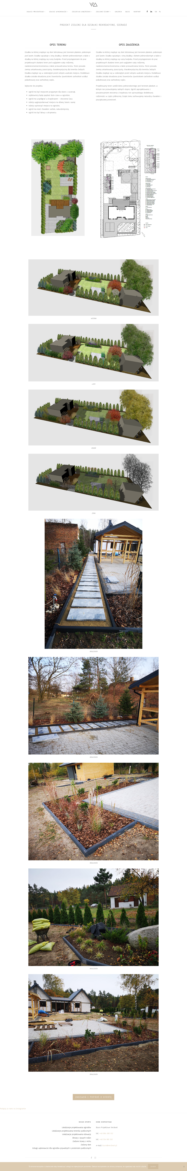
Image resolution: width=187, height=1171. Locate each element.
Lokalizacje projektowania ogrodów (76, 1127)
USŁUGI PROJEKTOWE (35, 12)
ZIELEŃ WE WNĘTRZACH (81, 12)
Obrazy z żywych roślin (81, 1138)
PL (160, 12)
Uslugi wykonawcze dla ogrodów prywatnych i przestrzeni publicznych (61, 1148)
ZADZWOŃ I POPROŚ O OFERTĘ (93, 1097)
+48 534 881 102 (106, 1139)
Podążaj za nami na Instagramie (13, 1108)
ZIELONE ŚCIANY (102, 12)
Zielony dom (86, 1144)
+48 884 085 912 (106, 1133)
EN (156, 12)
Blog (128, 12)
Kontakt (137, 12)
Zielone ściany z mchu (82, 1141)
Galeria (118, 12)
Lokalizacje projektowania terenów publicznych (71, 1131)
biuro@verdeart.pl (109, 1145)
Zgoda (153, 1167)
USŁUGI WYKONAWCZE (58, 12)
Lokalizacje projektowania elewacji (76, 1134)
